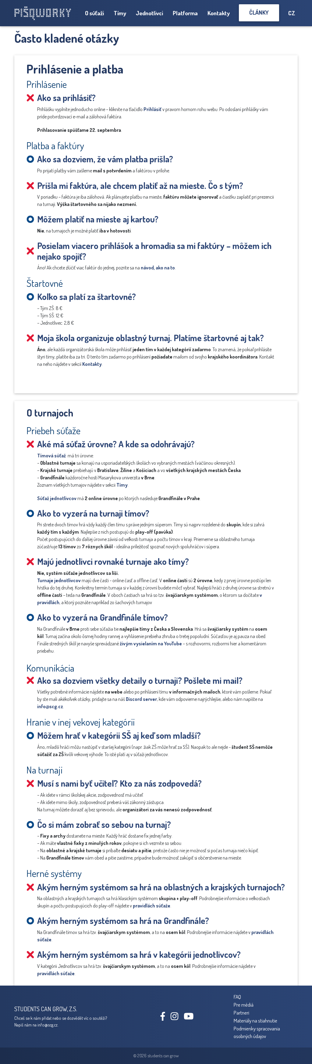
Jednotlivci (149, 13)
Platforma (185, 13)
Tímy (120, 13)
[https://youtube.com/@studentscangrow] (191, 1017)
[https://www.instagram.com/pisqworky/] (177, 1017)
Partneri (241, 1012)
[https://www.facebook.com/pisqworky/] (165, 1017)
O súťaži (94, 13)
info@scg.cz (50, 706)
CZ (291, 13)
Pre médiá (244, 1004)
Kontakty (218, 13)
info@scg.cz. (47, 1024)
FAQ (237, 996)
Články (259, 12)
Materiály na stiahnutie (255, 1020)
